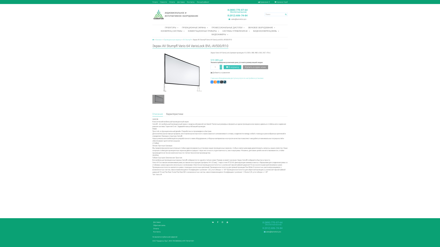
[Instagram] (222, 222)
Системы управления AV (235, 31)
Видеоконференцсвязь (265, 31)
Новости (163, 2)
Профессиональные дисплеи (227, 27)
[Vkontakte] (212, 222)
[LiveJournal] (224, 82)
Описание (157, 114)
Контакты (190, 2)
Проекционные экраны (194, 27)
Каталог (159, 39)
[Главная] (153, 39)
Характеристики (174, 114)
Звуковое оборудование (260, 27)
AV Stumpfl (187, 39)
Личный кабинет (203, 2)
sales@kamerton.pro (238, 19)
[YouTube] (227, 222)
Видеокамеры (219, 34)
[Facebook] (217, 222)
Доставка (181, 2)
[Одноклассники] (215, 82)
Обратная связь (159, 225)
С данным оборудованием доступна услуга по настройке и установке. (237, 78)
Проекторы (170, 27)
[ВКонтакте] (212, 82)
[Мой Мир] (218, 82)
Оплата (172, 2)
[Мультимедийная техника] (185, 14)
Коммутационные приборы (202, 31)
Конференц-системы (171, 31)
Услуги (155, 2)
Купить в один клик (255, 67)
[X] (221, 82)
